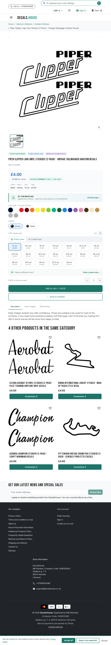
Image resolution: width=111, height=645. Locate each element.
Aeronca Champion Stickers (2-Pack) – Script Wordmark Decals (28, 455)
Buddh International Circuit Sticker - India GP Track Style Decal (80, 385)
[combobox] (71, 3)
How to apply (29, 306)
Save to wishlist (55, 296)
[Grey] (16, 215)
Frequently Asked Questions (20, 535)
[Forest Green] (59, 210)
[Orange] (32, 210)
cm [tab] (95, 233)
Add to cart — (55, 288)
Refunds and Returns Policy (20, 539)
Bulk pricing (45, 306)
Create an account (65, 524)
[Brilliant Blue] (70, 210)
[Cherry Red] (21, 210)
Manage (104, 640)
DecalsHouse (46, 612)
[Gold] (97, 210)
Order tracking (63, 516)
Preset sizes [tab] (19, 239)
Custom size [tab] (36, 239)
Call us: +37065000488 (23, 6)
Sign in (60, 520)
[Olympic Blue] (65, 210)
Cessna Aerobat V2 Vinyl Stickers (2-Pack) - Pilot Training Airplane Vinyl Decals (31, 385)
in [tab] (100, 233)
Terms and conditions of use (20, 520)
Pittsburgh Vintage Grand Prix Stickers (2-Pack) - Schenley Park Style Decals (79, 455)
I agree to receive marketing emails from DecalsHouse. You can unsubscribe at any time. (52, 497)
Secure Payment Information (20, 527)
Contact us (13, 547)
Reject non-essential (88, 640)
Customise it (31, 396)
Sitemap (11, 551)
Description (15, 306)
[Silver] (10, 215)
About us (12, 524)
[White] (16, 210)
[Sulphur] (37, 210)
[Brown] (86, 210)
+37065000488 (43, 583)
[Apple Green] (48, 210)
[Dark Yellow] (43, 210)
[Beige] (92, 210)
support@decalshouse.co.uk (48, 589)
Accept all (68, 640)
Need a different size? (58, 272)
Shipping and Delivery (17, 543)
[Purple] (75, 210)
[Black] (10, 210)
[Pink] (81, 210)
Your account (63, 509)
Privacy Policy (14, 516)
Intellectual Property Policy (20, 531)
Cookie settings (55, 627)
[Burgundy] (27, 210)
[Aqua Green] (54, 210)
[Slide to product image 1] (16, 141)
